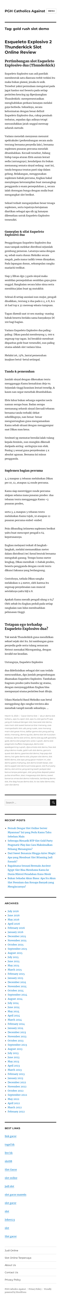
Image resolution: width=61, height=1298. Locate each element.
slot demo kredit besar (37, 763)
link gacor (10, 1136)
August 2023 (15, 1048)
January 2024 (15, 1028)
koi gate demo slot (20, 756)
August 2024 (15, 998)
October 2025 (16, 944)
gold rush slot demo (32, 750)
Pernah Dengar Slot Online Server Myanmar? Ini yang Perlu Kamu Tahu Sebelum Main (29, 832)
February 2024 (16, 1023)
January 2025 (15, 977)
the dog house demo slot (21, 781)
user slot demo (12, 784)
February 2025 (16, 973)
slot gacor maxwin (15, 1194)
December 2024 (17, 982)
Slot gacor (11, 1236)
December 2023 (17, 1032)
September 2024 (17, 994)
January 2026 (15, 932)
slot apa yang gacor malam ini (31, 759)
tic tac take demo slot (44, 781)
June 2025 (14, 961)
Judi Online (11, 1250)
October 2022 (16, 1090)
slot (7, 1211)
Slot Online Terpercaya (18, 1257)
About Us (10, 1265)
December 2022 (17, 1082)
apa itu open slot (21, 719)
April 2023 (14, 1065)
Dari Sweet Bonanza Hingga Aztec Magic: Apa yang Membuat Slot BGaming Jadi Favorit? (32, 857)
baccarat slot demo (42, 722)
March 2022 (15, 1107)
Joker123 (10, 1219)
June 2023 (13, 1057)
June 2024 (14, 1007)
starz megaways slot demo (33, 775)
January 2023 (15, 1078)
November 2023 (17, 1036)
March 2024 (15, 1019)
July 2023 (13, 1053)
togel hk (10, 1144)
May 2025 (13, 965)
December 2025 (17, 936)
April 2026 (14, 923)
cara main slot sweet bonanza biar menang (25, 725)
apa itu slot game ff (39, 719)
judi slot (9, 1186)
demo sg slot (26, 734)
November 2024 (17, 986)
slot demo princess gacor (29, 766)
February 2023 (16, 1073)
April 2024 (14, 1015)
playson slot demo (39, 756)
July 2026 (13, 911)
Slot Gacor (11, 1169)
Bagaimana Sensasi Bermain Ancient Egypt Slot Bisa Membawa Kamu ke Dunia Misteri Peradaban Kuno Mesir (29, 870)
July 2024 (13, 1003)
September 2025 (17, 948)
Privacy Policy (13, 1279)
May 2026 (13, 919)
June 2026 (14, 915)
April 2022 (14, 1103)
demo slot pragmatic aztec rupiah (26, 741)
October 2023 (15, 1040)
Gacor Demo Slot (29, 716)
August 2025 (15, 952)
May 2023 (13, 1061)
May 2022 (13, 1099)
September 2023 (17, 1044)
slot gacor (10, 1202)
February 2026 (16, 927)
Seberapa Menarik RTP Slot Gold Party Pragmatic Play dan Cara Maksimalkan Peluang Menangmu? (30, 845)
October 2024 (16, 990)
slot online (11, 1177)
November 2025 (17, 940)
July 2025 (13, 957)
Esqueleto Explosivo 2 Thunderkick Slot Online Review (28, 47)
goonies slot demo (30, 753)
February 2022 (16, 1111)
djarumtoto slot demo (37, 747)
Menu (51, 11)
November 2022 (17, 1086)
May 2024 (13, 1011)
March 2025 (15, 969)
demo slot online (22, 737)
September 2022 (17, 1094)
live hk (9, 1152)
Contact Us (11, 1272)
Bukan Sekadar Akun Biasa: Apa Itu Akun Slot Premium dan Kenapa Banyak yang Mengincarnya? (32, 882)
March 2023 (15, 1069)
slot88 (8, 1161)
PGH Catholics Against (25, 11)
